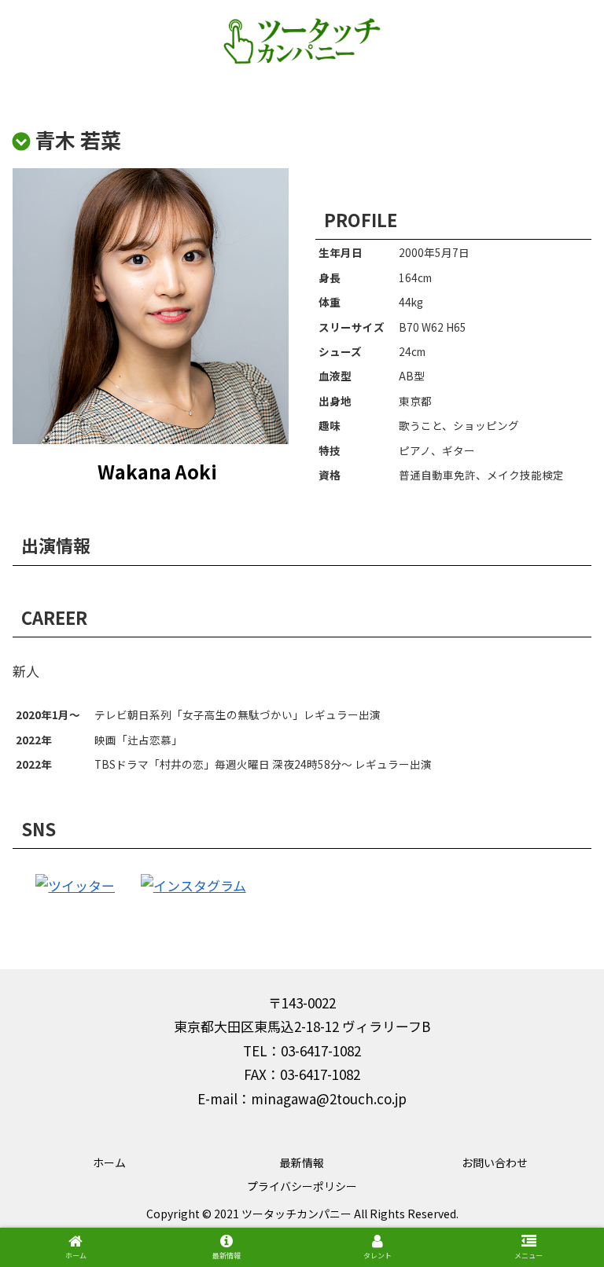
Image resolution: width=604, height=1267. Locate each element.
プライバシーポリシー (302, 1186)
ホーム (109, 1162)
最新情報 (302, 1162)
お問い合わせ (495, 1162)
